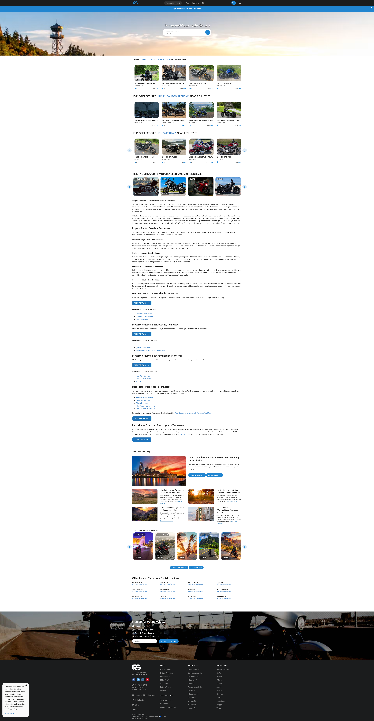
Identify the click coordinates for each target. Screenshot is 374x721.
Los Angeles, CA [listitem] (194, 669)
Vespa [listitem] (219, 708)
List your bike (185, 434)
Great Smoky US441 (143, 400)
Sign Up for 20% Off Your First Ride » (187, 9)
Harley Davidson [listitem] (223, 669)
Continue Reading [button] (196, 475)
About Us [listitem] (163, 691)
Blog (137, 705)
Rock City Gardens (143, 376)
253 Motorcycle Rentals (195, 597)
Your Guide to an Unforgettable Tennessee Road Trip (193, 413)
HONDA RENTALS (166, 133)
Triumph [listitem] (220, 680)
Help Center (140, 700)
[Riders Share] (135, 2)
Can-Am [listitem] (220, 694)
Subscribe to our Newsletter (168, 641)
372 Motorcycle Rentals (139, 590)
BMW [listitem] (219, 673)
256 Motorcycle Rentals (167, 597)
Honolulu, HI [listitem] (193, 694)
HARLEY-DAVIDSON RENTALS (173, 96)
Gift (203, 3)
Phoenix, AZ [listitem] (193, 698)
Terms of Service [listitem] (166, 700)
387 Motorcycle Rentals (224, 583)
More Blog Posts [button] (213, 475)
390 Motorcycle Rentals (139, 583)
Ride (187, 3)
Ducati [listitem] (219, 684)
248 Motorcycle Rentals (224, 597)
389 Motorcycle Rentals (167, 583)
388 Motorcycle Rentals (195, 583)
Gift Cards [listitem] (164, 684)
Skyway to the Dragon (144, 397)
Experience (195, 3)
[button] (133, 679)
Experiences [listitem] (165, 677)
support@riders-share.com (145, 695)
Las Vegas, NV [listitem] (193, 677)
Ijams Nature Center (144, 348)
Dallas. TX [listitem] (192, 708)
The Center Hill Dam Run (145, 409)
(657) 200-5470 (141, 685)
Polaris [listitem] (219, 691)
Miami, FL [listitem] (192, 691)
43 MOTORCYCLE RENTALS (155, 59)
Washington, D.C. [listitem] (195, 687)
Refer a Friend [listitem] (165, 687)
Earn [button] (233, 3)
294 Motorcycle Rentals (195, 590)
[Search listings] (207, 32)
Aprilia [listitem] (219, 698)
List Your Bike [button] (195, 567)
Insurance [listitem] (164, 704)
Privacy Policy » (11, 713)
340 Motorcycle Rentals (167, 590)
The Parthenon (142, 319)
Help (164, 716)
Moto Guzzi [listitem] (221, 701)
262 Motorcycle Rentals (139, 597)
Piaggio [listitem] (219, 705)
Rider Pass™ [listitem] (164, 680)
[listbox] (135, 710)
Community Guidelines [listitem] (168, 707)
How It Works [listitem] (165, 669)
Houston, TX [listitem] (193, 680)
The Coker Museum (143, 379)
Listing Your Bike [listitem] (166, 673)
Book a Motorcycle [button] (178, 567)
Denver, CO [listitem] (192, 684)
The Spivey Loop (142, 403)
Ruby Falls (140, 381)
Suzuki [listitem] (219, 687)
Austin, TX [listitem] (192, 701)
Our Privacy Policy (137, 716)
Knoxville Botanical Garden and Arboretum (152, 350)
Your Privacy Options (152, 716)
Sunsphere (140, 345)
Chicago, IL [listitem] (192, 705)
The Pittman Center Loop (145, 406)
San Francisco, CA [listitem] (195, 673)
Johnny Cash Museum (144, 316)
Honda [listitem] (219, 677)
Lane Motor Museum (144, 314)
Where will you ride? (173, 31)
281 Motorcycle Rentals (224, 590)
